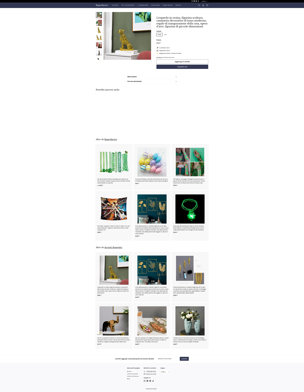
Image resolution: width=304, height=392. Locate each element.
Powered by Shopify (151, 388)
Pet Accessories (128, 5)
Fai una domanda (134, 81)
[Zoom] (127, 36)
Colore (158, 31)
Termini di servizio (132, 374)
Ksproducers (102, 5)
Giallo (159, 34)
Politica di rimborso (133, 376)
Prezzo (158, 40)
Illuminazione (143, 5)
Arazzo (178, 5)
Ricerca (129, 371)
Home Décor (167, 5)
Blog (128, 378)
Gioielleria (155, 5)
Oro (165, 34)
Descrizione (132, 77)
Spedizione (159, 57)
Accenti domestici (113, 247)
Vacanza (115, 5)
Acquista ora (182, 67)
